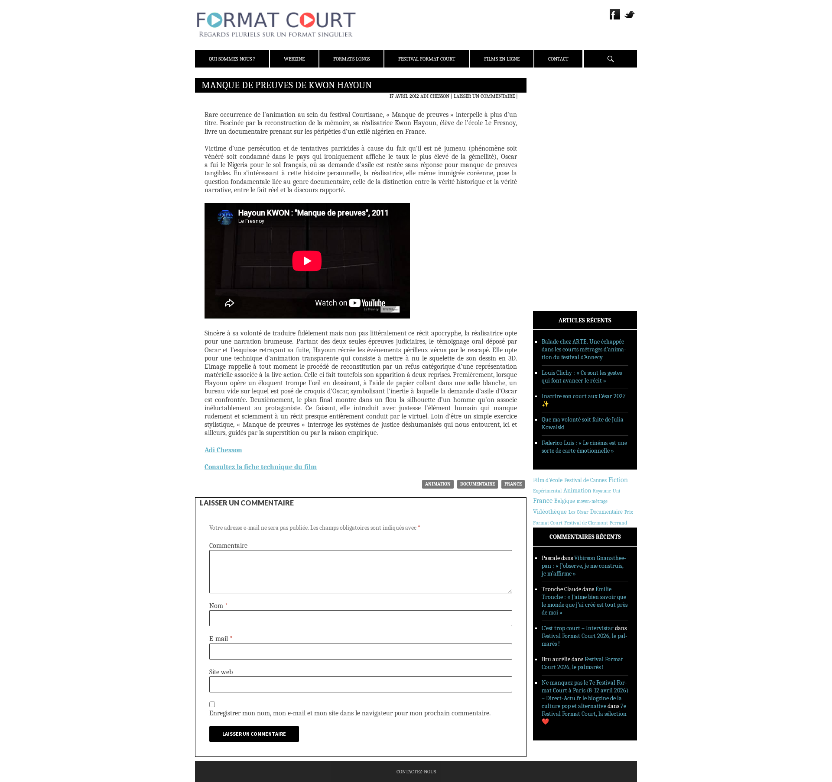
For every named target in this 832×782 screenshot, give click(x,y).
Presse (552, 128)
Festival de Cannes (585, 480)
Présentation (561, 105)
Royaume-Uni (606, 491)
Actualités (558, 166)
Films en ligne (502, 59)
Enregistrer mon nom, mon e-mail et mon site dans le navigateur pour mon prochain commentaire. (350, 713)
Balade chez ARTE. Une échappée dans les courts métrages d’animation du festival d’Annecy (584, 349)
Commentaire (228, 546)
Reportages (558, 211)
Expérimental (547, 491)
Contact (558, 59)
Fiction (618, 480)
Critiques (557, 177)
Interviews (559, 199)
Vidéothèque (550, 511)
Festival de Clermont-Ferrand (595, 523)
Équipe (553, 116)
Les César (578, 512)
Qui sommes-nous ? (232, 59)
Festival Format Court (426, 59)
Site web (221, 672)
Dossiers (555, 188)
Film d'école (547, 480)
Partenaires (560, 139)
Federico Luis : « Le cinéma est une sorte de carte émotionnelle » (584, 446)
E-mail (221, 639)
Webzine (294, 59)
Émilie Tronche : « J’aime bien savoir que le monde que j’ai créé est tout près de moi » (584, 601)
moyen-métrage (592, 501)
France (513, 484)
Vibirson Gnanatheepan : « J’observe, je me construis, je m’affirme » (584, 565)
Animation (438, 484)
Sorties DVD (559, 222)
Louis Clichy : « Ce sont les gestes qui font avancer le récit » (582, 376)
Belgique (564, 501)
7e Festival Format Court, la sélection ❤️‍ (584, 713)
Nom (218, 606)
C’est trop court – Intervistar (578, 628)
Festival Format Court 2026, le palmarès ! (582, 663)
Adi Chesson (434, 96)
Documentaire (477, 484)
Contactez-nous (416, 772)
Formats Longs (351, 59)
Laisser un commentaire (484, 96)
